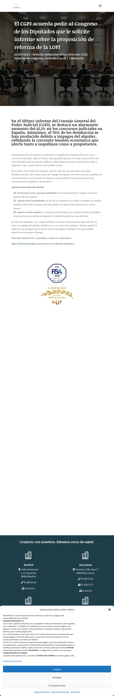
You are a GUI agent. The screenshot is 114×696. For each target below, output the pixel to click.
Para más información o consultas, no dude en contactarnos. (41, 238)
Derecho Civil (77, 54)
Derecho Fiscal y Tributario (64, 58)
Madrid (28, 565)
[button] (109, 609)
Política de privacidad (60, 692)
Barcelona (85, 565)
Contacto (30, 588)
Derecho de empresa (28, 58)
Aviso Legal (75, 692)
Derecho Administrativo (49, 54)
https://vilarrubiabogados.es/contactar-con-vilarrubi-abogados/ (42, 243)
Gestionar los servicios (12, 661)
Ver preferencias (57, 685)
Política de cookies (42, 692)
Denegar (57, 677)
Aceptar (57, 669)
